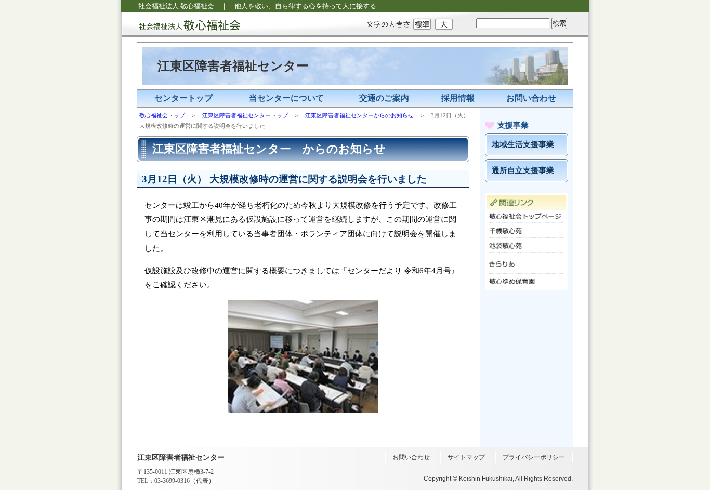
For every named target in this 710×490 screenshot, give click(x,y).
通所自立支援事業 (523, 170)
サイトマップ (466, 457)
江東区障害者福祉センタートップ (245, 115)
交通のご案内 (384, 98)
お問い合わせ (531, 98)
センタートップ (183, 98)
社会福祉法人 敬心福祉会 (181, 24)
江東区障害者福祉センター (233, 66)
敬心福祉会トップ (162, 115)
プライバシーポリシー (534, 457)
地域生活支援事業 (523, 144)
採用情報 (458, 98)
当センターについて (286, 98)
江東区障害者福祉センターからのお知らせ (359, 115)
